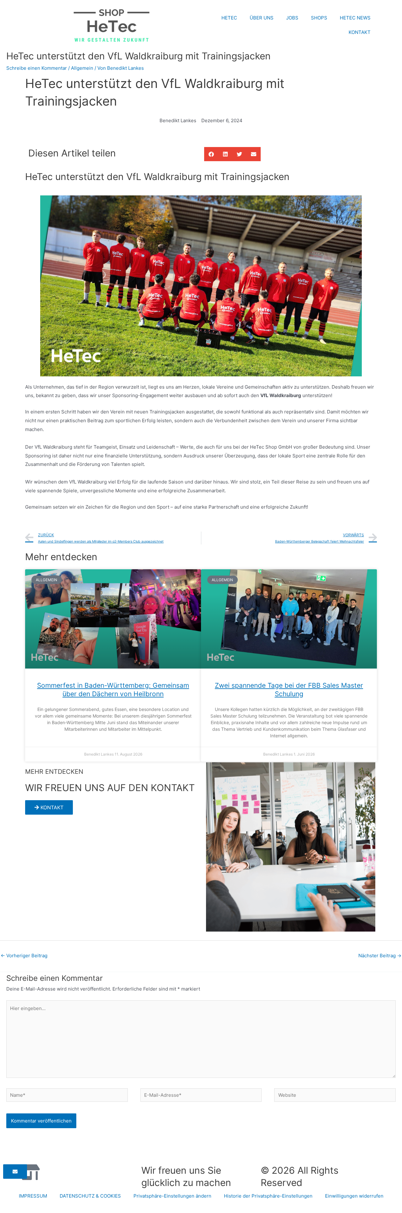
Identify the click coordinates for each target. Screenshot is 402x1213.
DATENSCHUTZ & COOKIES (90, 1196)
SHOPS (319, 18)
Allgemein (82, 68)
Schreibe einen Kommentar (36, 68)
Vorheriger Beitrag (24, 956)
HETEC (229, 18)
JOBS (292, 18)
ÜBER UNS (262, 18)
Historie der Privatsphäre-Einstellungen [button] (268, 1196)
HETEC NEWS (355, 18)
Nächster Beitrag (379, 956)
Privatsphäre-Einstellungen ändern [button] (172, 1196)
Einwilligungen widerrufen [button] (354, 1196)
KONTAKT (360, 32)
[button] (211, 154)
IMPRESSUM (33, 1196)
